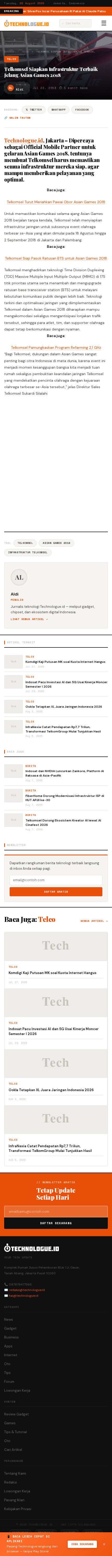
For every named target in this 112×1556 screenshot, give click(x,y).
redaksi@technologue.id (27, 1290)
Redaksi (10, 1482)
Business (11, 1337)
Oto (7, 1364)
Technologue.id (23, 140)
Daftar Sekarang (56, 1223)
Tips (7, 1373)
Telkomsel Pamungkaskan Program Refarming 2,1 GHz (56, 347)
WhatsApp (58, 110)
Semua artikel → (94, 921)
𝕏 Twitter (34, 110)
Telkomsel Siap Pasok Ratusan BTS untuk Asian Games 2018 (56, 258)
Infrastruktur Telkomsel (28, 552)
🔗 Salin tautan (17, 118)
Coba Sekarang (82, 1544)
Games (10, 1423)
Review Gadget (16, 1414)
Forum (9, 1381)
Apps (8, 1346)
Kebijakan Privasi (17, 1509)
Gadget (10, 1328)
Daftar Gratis (56, 892)
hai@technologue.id (23, 1296)
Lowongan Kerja (17, 1390)
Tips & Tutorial (15, 1432)
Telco (25, 51)
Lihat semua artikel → (29, 619)
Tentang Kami (15, 1473)
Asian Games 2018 (56, 543)
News (8, 1319)
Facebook (82, 110)
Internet (10, 1355)
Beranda (9, 51)
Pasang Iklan (14, 1500)
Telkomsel (25, 543)
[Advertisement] (56, 463)
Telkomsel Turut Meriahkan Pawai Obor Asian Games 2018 (56, 202)
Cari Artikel (13, 1449)
